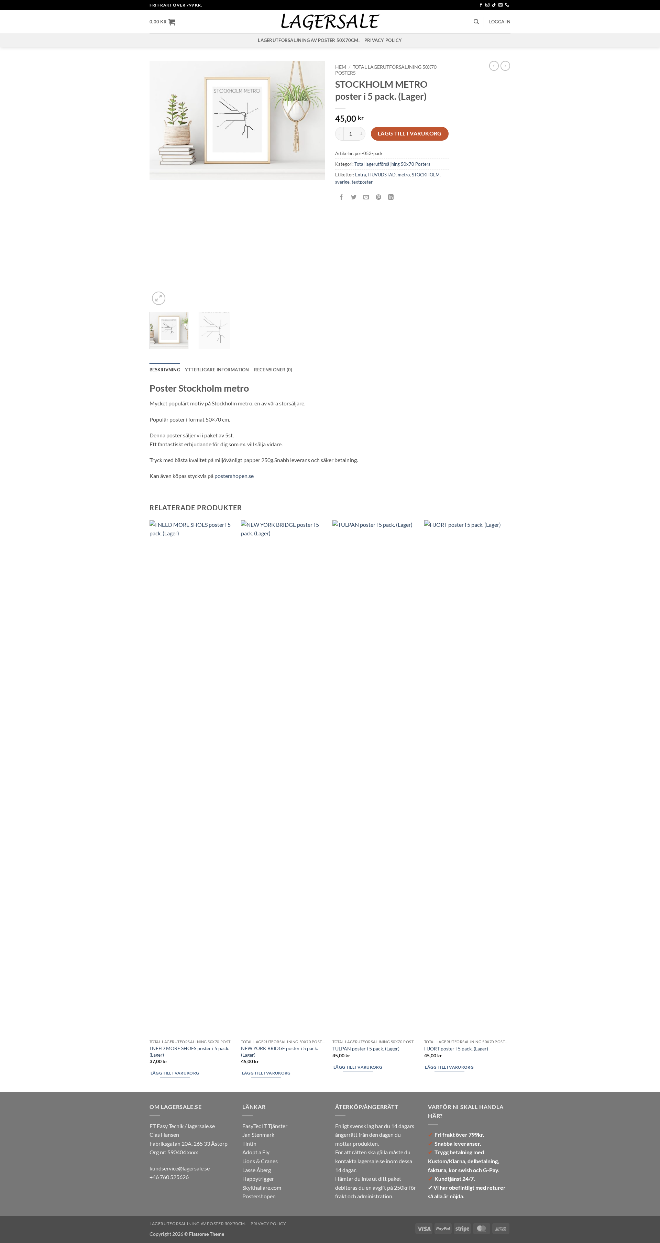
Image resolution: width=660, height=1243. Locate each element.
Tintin (249, 1143)
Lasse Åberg (256, 1170)
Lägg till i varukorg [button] (175, 1073)
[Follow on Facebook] (481, 5)
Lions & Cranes (260, 1161)
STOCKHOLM (426, 174)
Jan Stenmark (258, 1134)
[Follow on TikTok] (494, 5)
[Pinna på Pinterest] (378, 197)
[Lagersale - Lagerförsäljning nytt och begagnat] (330, 21)
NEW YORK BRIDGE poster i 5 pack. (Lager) (279, 1051)
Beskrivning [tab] (165, 369)
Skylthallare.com (261, 1187)
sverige (342, 182)
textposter (362, 182)
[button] (162, 22)
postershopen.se (234, 475)
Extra (360, 174)
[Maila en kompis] (366, 197)
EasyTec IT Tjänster (264, 1126)
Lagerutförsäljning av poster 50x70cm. (308, 40)
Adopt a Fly (256, 1152)
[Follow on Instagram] (487, 5)
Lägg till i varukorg (410, 133)
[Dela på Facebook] (341, 197)
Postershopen (259, 1196)
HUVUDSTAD (382, 174)
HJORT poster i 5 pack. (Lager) (456, 1048)
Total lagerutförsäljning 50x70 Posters (392, 164)
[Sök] (476, 21)
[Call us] (507, 5)
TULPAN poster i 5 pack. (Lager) (365, 1048)
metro (404, 174)
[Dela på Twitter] (354, 197)
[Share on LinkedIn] (391, 197)
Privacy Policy (383, 40)
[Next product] (494, 65)
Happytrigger (258, 1178)
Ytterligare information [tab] (217, 369)
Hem (340, 67)
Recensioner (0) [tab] (273, 369)
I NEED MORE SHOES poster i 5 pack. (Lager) (189, 1051)
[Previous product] (505, 65)
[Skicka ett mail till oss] (500, 5)
